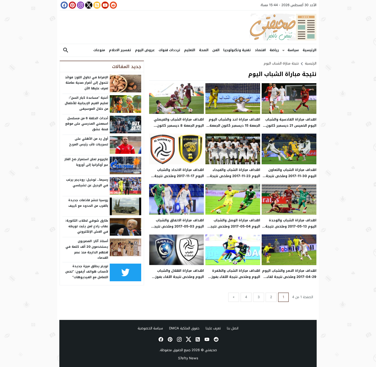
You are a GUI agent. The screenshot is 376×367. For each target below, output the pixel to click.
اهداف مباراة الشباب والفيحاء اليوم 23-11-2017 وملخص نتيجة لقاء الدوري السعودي (235, 176)
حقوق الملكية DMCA (184, 328)
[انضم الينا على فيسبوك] (64, 5)
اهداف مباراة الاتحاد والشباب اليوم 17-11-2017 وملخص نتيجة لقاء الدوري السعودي (179, 176)
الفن (215, 50)
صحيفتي (211, 350)
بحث (66, 50)
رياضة (274, 50)
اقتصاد (260, 50)
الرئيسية (309, 50)
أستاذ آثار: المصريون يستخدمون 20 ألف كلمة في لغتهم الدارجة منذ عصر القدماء (86, 249)
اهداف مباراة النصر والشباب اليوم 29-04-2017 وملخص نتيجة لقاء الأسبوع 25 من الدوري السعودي (289, 276)
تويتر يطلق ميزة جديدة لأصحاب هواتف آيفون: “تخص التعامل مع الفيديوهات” (86, 271)
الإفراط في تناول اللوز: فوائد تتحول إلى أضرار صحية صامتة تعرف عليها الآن (86, 82)
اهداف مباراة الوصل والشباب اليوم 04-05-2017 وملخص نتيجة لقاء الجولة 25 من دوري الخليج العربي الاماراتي (234, 229)
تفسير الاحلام (120, 50)
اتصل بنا (232, 328)
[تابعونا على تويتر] (88, 5)
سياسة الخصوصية (150, 328)
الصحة (203, 50)
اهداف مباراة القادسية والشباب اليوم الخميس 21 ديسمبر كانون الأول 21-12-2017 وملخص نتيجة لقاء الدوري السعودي (290, 128)
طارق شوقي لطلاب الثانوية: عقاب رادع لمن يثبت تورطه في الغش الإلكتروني (86, 226)
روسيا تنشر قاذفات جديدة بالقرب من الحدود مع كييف (88, 203)
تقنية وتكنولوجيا (237, 50)
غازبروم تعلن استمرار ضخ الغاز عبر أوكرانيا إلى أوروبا (86, 162)
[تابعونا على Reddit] (113, 5)
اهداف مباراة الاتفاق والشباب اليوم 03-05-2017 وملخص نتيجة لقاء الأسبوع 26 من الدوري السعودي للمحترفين (178, 229)
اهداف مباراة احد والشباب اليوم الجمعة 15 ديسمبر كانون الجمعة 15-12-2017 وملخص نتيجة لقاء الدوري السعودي (234, 128)
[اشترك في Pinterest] (72, 5)
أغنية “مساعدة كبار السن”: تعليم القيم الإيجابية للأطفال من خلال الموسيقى (86, 103)
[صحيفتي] (188, 27)
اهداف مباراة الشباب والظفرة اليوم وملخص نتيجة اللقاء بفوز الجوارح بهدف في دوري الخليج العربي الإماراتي (235, 279)
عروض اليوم (145, 50)
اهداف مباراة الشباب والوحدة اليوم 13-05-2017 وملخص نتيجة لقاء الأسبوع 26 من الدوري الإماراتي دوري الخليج (290, 229)
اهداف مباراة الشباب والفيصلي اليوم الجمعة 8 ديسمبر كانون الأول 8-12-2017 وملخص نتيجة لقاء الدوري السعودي (179, 128)
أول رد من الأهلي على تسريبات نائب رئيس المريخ (88, 141)
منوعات (99, 50)
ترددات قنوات (169, 50)
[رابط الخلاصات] (96, 5)
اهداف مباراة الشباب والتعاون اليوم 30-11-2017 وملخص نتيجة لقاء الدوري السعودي (291, 176)
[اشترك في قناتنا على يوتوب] (105, 5)
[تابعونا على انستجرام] (80, 5)
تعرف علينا (213, 328)
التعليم (189, 50)
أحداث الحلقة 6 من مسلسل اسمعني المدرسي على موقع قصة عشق (86, 123)
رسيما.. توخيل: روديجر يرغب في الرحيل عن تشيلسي (87, 182)
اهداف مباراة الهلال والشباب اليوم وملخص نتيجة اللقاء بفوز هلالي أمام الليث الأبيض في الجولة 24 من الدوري (179, 279)
